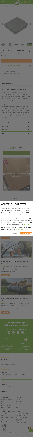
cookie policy (27, 224)
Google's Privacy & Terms (22, 229)
